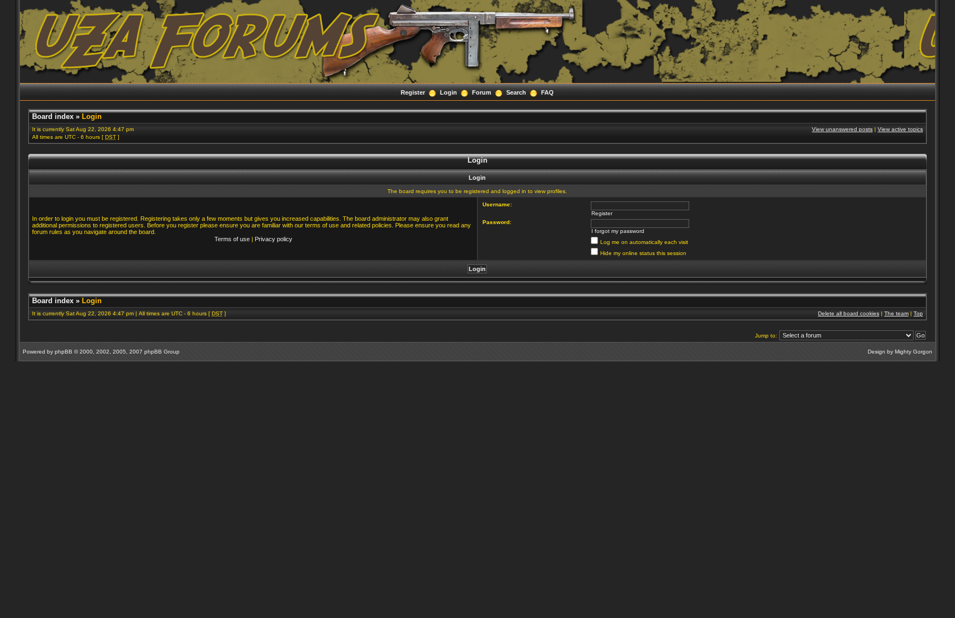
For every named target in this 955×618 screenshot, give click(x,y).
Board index (53, 116)
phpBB (63, 352)
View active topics (900, 129)
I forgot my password (617, 231)
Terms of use (232, 239)
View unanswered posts (842, 129)
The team (896, 313)
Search (516, 92)
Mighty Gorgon (913, 352)
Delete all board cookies (848, 313)
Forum (481, 92)
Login (448, 92)
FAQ (547, 92)
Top (918, 313)
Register (413, 92)
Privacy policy (273, 239)
